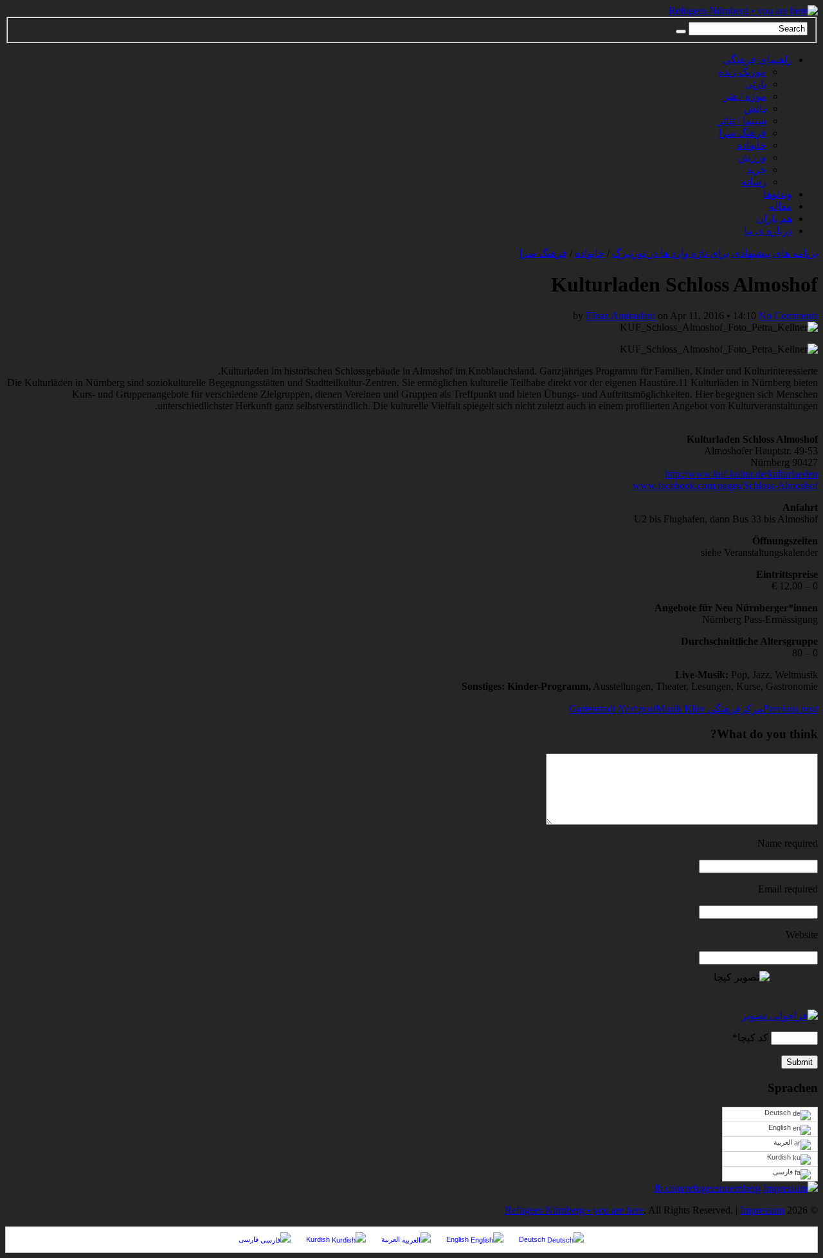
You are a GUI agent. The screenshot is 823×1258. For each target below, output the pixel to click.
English (780, 1127)
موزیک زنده (742, 71)
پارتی (755, 84)
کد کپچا (752, 1037)
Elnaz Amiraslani (620, 315)
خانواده (751, 145)
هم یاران (774, 218)
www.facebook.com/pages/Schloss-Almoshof (725, 485)
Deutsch (778, 1112)
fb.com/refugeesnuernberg (708, 1188)
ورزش (752, 157)
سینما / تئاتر (742, 120)
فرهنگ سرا (742, 132)
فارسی (784, 1172)
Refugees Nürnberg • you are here (574, 1210)
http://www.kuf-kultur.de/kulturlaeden (741, 473)
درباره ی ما (768, 230)
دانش (755, 108)
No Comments (788, 315)
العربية (783, 1142)
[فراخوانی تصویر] (779, 1015)
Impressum (785, 1188)
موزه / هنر (744, 96)
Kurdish (780, 1157)
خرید (756, 169)
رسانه (753, 181)
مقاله (780, 206)
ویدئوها (777, 194)
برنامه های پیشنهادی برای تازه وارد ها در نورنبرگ (715, 253)
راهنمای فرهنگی (757, 59)
